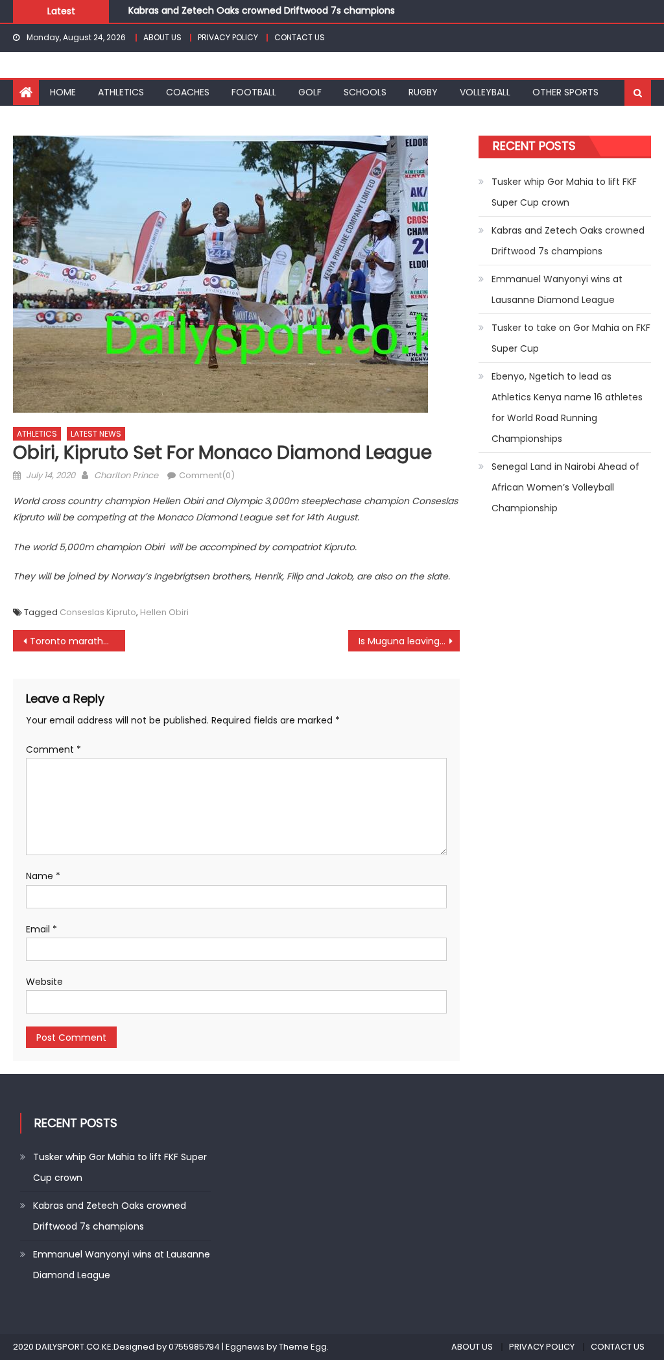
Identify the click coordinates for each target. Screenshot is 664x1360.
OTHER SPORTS (565, 92)
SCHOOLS (365, 92)
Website (44, 981)
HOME (63, 92)
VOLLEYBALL (485, 92)
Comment (53, 749)
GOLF (310, 92)
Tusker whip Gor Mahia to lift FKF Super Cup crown (564, 192)
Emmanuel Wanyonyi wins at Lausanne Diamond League (557, 289)
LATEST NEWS (96, 433)
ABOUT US (162, 37)
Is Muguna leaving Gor (408, 641)
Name (43, 875)
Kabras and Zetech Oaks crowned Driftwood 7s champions (261, 9)
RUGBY (423, 92)
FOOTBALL (253, 92)
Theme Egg (303, 1347)
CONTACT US (299, 37)
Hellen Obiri (164, 612)
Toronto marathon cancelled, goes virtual (77, 641)
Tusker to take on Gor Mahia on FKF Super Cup (571, 338)
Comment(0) (207, 475)
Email (41, 929)
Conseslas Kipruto (98, 612)
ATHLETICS (121, 92)
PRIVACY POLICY (228, 37)
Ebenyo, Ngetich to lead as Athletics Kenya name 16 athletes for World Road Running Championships (567, 407)
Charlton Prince (126, 475)
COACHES (187, 92)
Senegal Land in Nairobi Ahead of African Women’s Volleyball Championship (565, 487)
